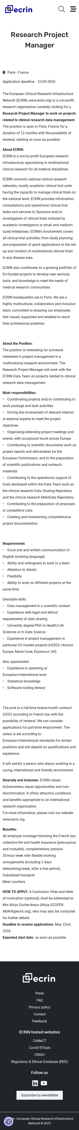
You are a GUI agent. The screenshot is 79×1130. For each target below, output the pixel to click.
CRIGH (39, 1055)
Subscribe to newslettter (39, 1095)
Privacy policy (39, 1007)
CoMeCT (39, 1041)
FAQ (39, 1000)
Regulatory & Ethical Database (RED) (39, 1062)
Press (39, 993)
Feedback (39, 1021)
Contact (40, 1014)
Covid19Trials (39, 1048)
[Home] (19, 9)
